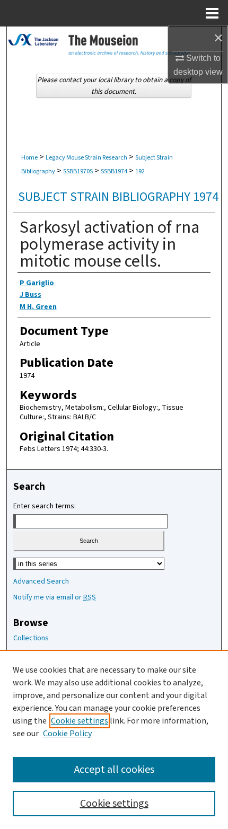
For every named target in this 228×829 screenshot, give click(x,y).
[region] (114, 739)
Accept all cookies (114, 769)
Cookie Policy (67, 733)
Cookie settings (79, 721)
